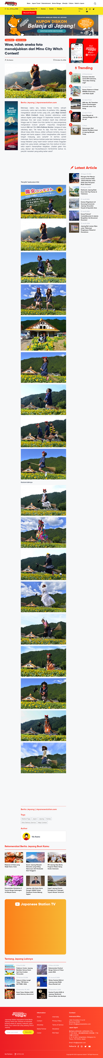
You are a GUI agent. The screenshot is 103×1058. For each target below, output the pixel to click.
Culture (71, 3)
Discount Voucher (29, 13)
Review (59, 9)
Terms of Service (57, 1025)
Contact (39, 1021)
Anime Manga (56, 3)
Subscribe (28, 1032)
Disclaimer (55, 1029)
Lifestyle (64, 3)
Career (39, 1033)
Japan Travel (36, 3)
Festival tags (26, 819)
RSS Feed (55, 1033)
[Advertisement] (43, 790)
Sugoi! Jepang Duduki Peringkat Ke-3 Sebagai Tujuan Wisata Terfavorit (56, 890)
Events (51, 9)
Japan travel (9, 40)
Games (43, 9)
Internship (55, 1017)
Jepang (41, 819)
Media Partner (41, 1029)
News (28, 3)
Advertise (40, 1025)
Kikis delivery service (29, 822)
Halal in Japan (79, 3)
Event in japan (21, 40)
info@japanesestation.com (82, 1024)
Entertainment (46, 3)
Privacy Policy (57, 1021)
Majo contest (42, 822)
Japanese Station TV (30, 9)
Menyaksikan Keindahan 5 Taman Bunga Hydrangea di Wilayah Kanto (13, 890)
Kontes (48, 819)
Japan (35, 819)
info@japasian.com (79, 1042)
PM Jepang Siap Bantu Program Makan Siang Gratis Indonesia (55, 867)
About (39, 1017)
